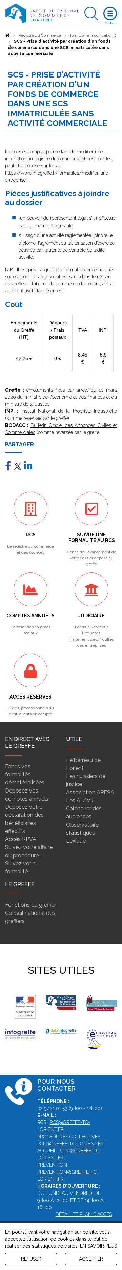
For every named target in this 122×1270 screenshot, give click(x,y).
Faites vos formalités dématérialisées (24, 774)
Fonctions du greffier (30, 905)
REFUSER (31, 1259)
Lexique (76, 841)
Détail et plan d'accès (84, 1214)
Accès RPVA (20, 839)
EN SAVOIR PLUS (98, 1246)
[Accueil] (7, 35)
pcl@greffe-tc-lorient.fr (70, 1143)
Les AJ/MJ (79, 800)
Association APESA (90, 792)
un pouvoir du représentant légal (54, 218)
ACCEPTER (91, 1259)
